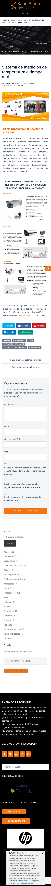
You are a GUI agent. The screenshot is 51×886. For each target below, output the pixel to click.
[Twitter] (10, 754)
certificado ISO (13, 811)
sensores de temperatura (15, 347)
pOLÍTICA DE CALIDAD (15, 821)
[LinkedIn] (28, 754)
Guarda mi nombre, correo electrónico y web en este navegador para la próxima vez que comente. (25, 471)
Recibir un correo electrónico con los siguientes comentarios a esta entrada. (22, 486)
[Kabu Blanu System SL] (25, 5)
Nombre (8, 426)
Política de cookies (26, 883)
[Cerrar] (43, 853)
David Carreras (12, 83)
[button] (28, 13)
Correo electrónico (14, 439)
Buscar (7, 531)
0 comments (20, 86)
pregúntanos (24, 315)
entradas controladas (14, 344)
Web (6, 451)
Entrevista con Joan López (24, 367)
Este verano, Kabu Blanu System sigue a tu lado (24, 707)
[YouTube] (16, 754)
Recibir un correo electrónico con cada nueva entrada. (22, 499)
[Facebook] (4, 754)
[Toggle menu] (23, 14)
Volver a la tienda (16, 671)
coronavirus (18, 340)
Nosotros (6, 86)
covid (30, 340)
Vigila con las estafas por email (26, 360)
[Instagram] (22, 754)
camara (6, 340)
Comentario (10, 404)
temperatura (34, 347)
